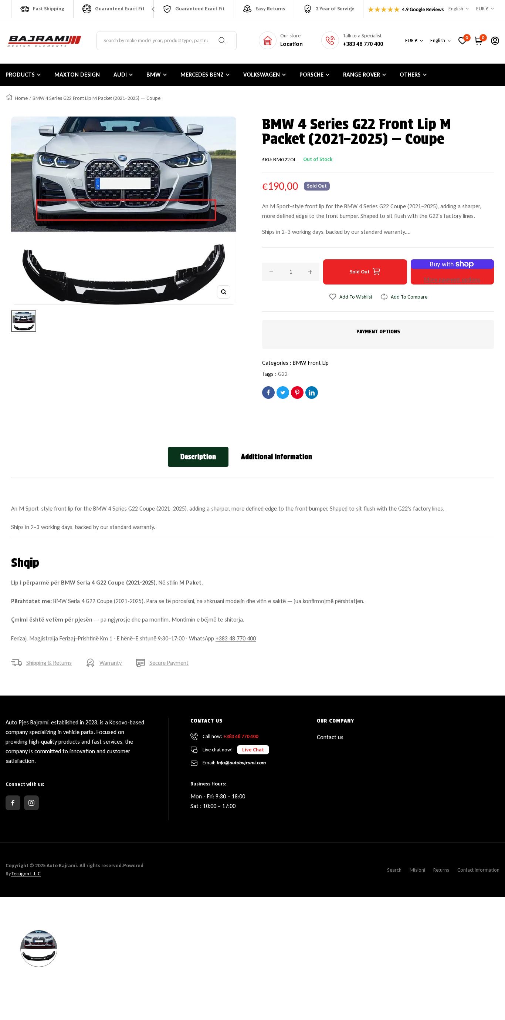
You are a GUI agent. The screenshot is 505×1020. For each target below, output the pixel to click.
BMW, (300, 362)
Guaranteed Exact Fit (120, 9)
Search (394, 870)
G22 (283, 373)
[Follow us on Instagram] (31, 802)
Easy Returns (270, 9)
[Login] (495, 40)
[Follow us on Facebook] (13, 802)
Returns (441, 870)
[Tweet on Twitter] (283, 392)
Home (21, 98)
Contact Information (478, 870)
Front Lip (318, 362)
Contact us (330, 737)
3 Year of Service (335, 9)
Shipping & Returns (49, 662)
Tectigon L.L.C (26, 874)
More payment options (452, 279)
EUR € (482, 9)
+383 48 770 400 (236, 638)
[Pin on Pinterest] (297, 392)
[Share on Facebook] (268, 392)
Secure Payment (169, 662)
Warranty (110, 662)
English (455, 9)
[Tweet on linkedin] (311, 392)
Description (198, 457)
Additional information (276, 457)
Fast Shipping (48, 9)
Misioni (417, 870)
